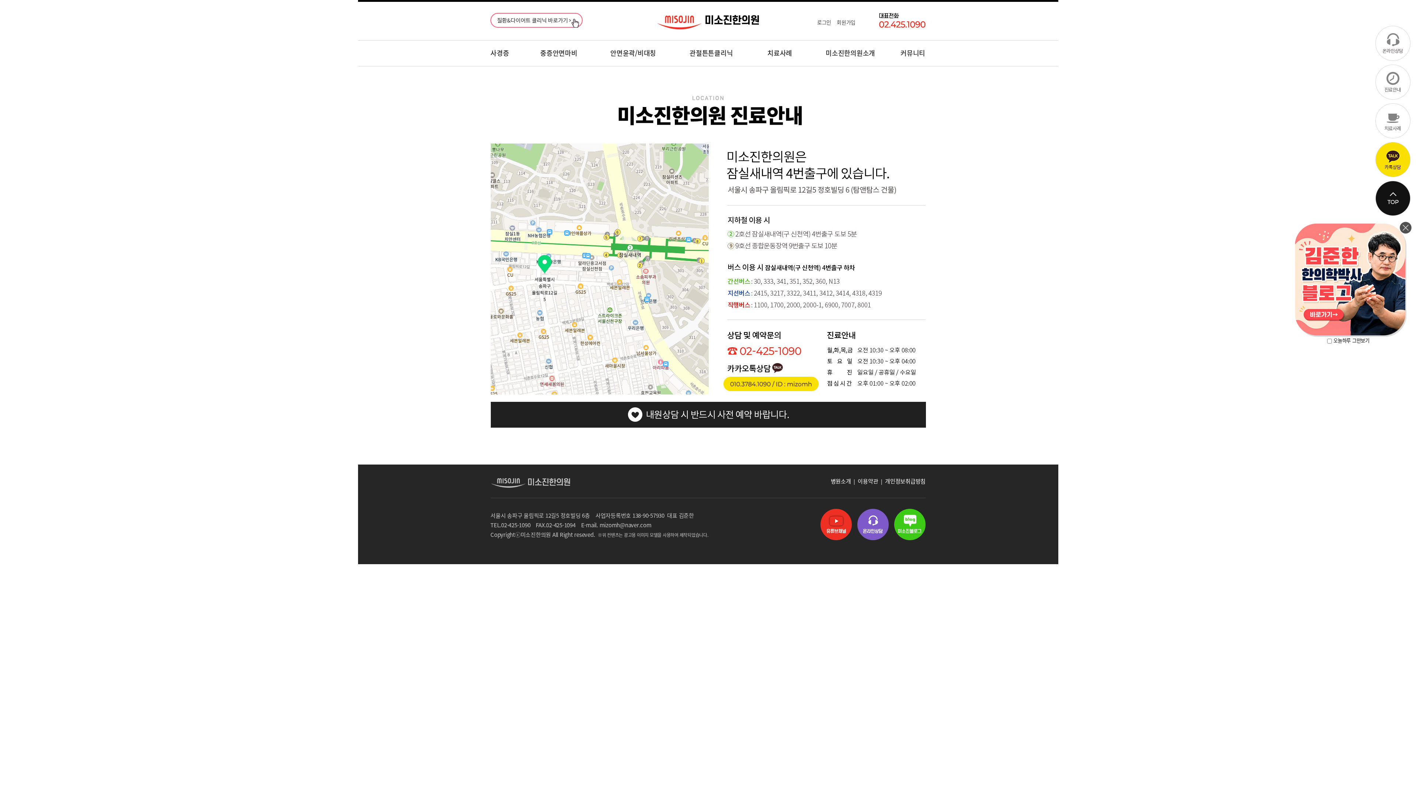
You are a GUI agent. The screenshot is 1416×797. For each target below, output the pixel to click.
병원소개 (841, 481)
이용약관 (868, 481)
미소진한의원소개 (850, 53)
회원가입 (846, 22)
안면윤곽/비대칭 (633, 53)
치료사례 (779, 53)
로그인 (824, 22)
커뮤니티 (912, 53)
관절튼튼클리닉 (711, 53)
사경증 (499, 53)
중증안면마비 (558, 53)
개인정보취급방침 (905, 481)
